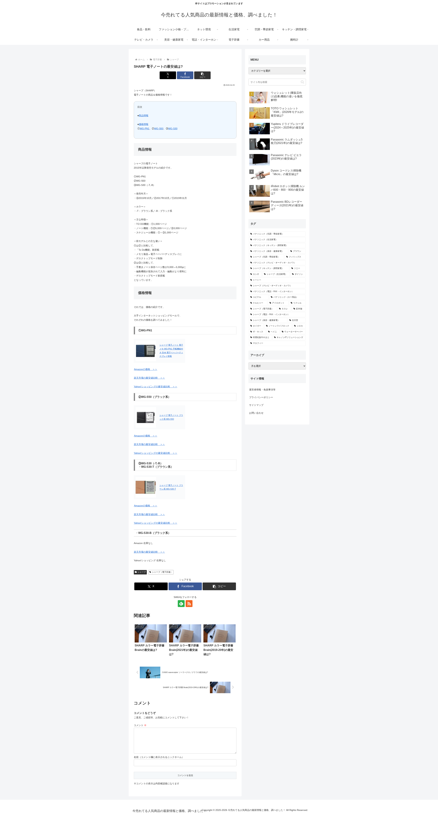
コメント (140, 725)
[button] (202, 75)
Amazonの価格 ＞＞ (145, 369)
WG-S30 (172, 128)
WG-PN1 (144, 128)
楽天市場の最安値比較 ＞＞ (149, 377)
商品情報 (143, 115)
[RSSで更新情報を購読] (189, 603)
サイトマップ (256, 405)
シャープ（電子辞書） (162, 572)
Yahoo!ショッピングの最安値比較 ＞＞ (155, 386)
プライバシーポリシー (261, 397)
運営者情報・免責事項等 (262, 389)
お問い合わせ (256, 413)
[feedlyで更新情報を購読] (181, 603)
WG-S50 (158, 128)
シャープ (142, 572)
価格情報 (143, 124)
